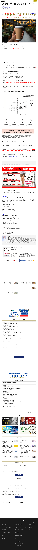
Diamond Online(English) (18, 524)
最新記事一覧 (19, 496)
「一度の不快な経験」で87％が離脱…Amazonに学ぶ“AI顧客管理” (10, 465)
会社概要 (30, 526)
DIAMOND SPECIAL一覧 (6, 502)
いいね (32, 321)
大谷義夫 (3, 6)
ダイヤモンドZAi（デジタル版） (19, 529)
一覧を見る (19, 474)
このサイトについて (4, 524)
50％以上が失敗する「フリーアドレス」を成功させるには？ (10, 472)
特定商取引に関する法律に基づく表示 (7, 530)
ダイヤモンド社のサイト (18, 522)
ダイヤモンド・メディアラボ (19, 543)
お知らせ (30, 529)
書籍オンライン (17, 530)
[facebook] (19, 520)
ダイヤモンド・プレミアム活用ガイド (7, 527)
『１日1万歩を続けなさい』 (13, 156)
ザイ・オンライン (17, 532)
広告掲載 (3, 535)
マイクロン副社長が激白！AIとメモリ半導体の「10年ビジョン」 (28, 468)
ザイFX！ (16, 533)
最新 (6, 321)
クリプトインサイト (17, 540)
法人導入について (4, 538)
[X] (15, 520)
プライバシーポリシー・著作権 (6, 532)
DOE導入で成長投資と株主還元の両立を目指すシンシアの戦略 (10, 468)
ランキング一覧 (18, 357)
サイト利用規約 (4, 529)
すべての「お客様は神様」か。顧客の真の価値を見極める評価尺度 (28, 465)
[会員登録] (35, 1)
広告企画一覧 (22, 502)
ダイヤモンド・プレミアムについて (6, 526)
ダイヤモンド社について (32, 522)
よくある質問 (3, 533)
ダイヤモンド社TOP (32, 524)
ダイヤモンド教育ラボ (18, 541)
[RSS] (23, 520)
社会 (2, 7)
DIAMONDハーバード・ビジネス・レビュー (21, 527)
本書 (25, 194)
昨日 (14, 321)
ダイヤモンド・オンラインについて (7, 522)
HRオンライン (16, 538)
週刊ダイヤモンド (17, 526)
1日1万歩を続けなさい (7, 7)
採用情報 (30, 527)
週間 (23, 321)
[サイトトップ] (3, 1)
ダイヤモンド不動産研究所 (18, 535)
